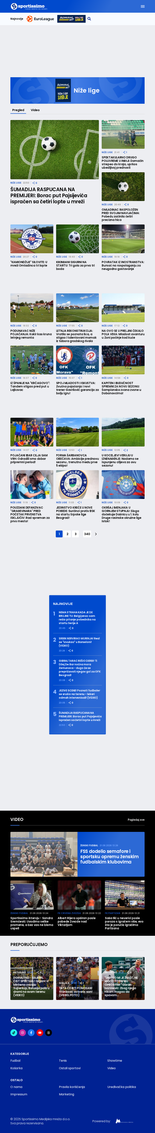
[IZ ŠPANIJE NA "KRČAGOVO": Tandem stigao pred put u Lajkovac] (31, 360)
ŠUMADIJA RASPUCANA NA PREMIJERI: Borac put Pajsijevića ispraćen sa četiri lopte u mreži (48, 195)
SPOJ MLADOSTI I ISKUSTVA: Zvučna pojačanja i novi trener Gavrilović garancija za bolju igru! (77, 388)
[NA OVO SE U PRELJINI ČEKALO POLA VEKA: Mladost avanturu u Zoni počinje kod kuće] (123, 307)
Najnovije (16, 18)
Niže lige (15, 182)
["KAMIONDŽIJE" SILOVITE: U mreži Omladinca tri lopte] (31, 238)
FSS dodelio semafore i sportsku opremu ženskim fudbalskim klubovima (109, 857)
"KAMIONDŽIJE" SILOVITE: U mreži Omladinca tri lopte (28, 263)
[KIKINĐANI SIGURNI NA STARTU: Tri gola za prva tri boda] (77, 238)
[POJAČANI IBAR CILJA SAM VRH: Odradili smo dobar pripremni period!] (31, 432)
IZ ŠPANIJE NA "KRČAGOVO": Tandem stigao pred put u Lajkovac (30, 386)
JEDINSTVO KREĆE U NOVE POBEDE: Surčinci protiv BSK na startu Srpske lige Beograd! (75, 513)
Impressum (18, 1094)
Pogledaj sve (136, 819)
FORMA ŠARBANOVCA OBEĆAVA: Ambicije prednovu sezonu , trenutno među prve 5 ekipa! (77, 460)
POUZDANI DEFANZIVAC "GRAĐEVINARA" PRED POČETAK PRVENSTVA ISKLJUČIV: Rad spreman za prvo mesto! (30, 514)
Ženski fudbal (89, 845)
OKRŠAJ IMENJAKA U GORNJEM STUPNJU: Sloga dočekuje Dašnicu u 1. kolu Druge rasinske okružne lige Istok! (121, 514)
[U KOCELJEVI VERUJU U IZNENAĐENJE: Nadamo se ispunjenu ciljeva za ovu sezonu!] (123, 432)
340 (87, 534)
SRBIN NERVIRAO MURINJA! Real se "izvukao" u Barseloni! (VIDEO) (79, 642)
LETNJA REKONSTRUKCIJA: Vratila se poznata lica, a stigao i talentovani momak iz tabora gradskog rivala (76, 336)
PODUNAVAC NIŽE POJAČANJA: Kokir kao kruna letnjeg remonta (31, 334)
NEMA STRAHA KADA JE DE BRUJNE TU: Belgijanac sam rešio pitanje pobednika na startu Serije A (77, 618)
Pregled (18, 110)
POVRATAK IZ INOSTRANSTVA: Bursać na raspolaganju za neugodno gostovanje (123, 265)
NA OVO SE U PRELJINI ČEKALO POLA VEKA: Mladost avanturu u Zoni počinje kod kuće (123, 334)
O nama (16, 1087)
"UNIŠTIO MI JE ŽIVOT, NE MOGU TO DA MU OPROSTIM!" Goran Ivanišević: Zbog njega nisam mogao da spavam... (121, 986)
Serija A (64, 983)
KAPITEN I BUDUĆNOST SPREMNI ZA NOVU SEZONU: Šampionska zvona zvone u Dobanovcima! (121, 388)
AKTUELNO (19, 972)
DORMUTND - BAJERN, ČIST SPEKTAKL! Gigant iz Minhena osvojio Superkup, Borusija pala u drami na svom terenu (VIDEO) (31, 986)
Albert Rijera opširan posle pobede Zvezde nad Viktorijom (76, 921)
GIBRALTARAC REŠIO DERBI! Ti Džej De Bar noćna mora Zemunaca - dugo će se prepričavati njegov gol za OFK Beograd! (80, 668)
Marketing (66, 1094)
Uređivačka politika (121, 1087)
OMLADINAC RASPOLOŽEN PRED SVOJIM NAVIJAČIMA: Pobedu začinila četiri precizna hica (121, 215)
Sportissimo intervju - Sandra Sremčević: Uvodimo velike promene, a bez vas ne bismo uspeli (31, 923)
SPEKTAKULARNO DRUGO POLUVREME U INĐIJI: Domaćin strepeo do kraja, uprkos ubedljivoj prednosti (122, 162)
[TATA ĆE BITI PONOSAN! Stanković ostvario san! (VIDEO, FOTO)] (77, 978)
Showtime (114, 1060)
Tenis (63, 1060)
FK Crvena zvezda (69, 913)
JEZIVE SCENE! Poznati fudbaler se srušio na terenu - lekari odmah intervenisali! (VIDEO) (79, 694)
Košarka (16, 1068)
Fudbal (15, 1060)
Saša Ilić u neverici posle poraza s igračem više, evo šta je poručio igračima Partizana (124, 923)
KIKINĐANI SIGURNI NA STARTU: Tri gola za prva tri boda (75, 265)
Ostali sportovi (70, 1068)
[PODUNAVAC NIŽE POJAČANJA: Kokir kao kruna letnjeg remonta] (31, 307)
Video (35, 110)
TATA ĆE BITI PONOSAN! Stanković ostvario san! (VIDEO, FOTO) (76, 992)
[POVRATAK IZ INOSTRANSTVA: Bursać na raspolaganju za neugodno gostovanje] (123, 238)
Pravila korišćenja (72, 1087)
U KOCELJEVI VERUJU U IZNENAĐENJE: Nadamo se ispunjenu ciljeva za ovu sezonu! (120, 460)
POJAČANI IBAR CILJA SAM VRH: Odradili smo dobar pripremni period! (29, 459)
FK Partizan (112, 913)
